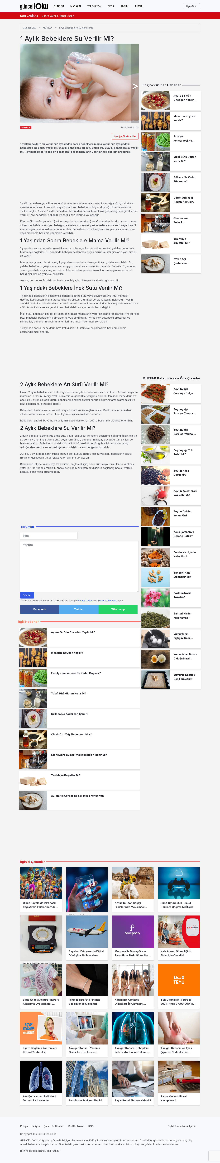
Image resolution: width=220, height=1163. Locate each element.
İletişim (36, 1126)
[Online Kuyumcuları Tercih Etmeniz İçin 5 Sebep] (41, 937)
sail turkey (53, 1150)
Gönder (27, 595)
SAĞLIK (124, 6)
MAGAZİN (75, 6)
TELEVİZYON (94, 6)
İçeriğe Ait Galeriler (125, 136)
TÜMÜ (138, 6)
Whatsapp (118, 609)
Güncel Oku (29, 27)
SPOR (111, 6)
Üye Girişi (191, 6)
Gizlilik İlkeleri (76, 1126)
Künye (24, 1126)
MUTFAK (47, 27)
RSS (91, 1126)
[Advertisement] (79, 177)
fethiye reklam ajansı (32, 1150)
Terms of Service (107, 600)
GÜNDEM (59, 6)
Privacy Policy (84, 600)
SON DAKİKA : (29, 15)
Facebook (39, 609)
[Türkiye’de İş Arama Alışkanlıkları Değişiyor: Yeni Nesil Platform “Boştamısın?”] (87, 889)
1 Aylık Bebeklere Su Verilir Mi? (76, 27)
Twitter (79, 609)
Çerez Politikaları (54, 1126)
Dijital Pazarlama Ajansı (182, 1126)
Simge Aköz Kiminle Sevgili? (59, 15)
